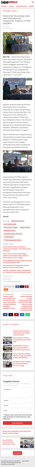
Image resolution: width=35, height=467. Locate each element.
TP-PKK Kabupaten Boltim (12, 240)
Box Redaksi (25, 461)
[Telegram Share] (22, 314)
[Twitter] (22, 286)
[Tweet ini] (10, 314)
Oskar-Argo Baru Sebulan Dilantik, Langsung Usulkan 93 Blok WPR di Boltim (22, 356)
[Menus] (32, 2)
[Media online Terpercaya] (9, 2)
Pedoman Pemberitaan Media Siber (11, 462)
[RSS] (6, 289)
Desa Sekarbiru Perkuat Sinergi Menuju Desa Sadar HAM (22, 340)
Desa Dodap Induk (10, 224)
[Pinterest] (27, 286)
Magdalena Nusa (9, 230)
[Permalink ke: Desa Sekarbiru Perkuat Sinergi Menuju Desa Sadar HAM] (7, 340)
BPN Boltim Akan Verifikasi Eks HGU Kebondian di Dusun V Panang (22, 364)
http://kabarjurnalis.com (15, 281)
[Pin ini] (16, 314)
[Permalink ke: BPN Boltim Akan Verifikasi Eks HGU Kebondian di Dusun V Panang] (7, 364)
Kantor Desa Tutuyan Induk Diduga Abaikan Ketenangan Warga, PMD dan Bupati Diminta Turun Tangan (16, 256)
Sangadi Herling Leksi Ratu (13, 234)
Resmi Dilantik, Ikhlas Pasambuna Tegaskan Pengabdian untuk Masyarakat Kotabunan (17, 249)
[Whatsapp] (27, 314)
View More (17, 453)
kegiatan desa (25, 227)
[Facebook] (17, 286)
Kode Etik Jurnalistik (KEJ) (8, 464)
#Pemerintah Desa (17, 221)
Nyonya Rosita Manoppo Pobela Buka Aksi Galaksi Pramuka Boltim (21, 333)
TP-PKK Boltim (8, 237)
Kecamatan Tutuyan (11, 227)
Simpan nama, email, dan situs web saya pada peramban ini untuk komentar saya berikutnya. (17, 417)
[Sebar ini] (5, 314)
